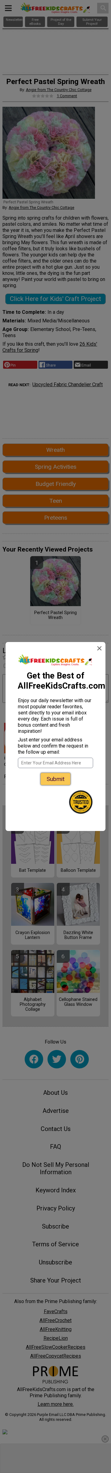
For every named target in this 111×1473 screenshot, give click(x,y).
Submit (55, 779)
